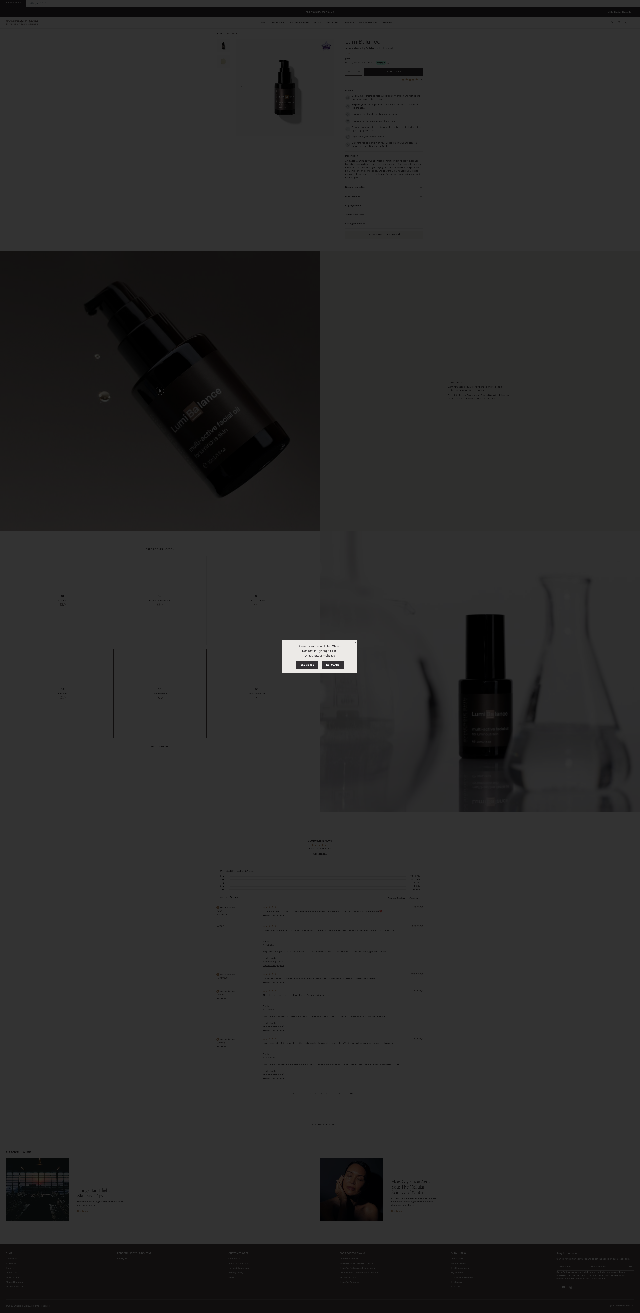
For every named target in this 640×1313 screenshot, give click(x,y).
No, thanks (332, 665)
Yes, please (307, 665)
